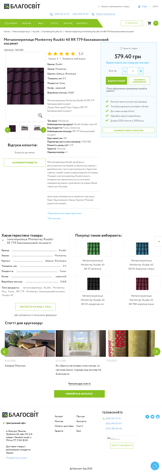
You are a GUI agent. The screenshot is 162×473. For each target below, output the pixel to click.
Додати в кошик (116, 81)
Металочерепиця (21, 31)
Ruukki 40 (7, 295)
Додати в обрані (130, 48)
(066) (81, 14)
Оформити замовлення (139, 81)
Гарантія (59, 431)
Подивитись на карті (16, 458)
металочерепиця (32, 288)
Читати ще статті (79, 383)
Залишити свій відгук (74, 59)
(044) (114, 428)
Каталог (59, 416)
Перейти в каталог (79, 393)
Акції (40, 23)
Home (7, 31)
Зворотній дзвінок (105, 14)
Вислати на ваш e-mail (35, 307)
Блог (78, 431)
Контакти (82, 23)
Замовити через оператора (129, 131)
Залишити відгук (24, 162)
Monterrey (32, 291)
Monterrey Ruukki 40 (52, 31)
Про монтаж (54, 218)
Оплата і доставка (64, 426)
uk (154, 6)
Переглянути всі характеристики (64, 213)
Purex (11, 291)
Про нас (68, 23)
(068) (61, 14)
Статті (54, 23)
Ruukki (36, 31)
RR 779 (20, 291)
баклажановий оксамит (52, 291)
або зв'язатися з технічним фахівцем (35, 315)
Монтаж (26, 23)
